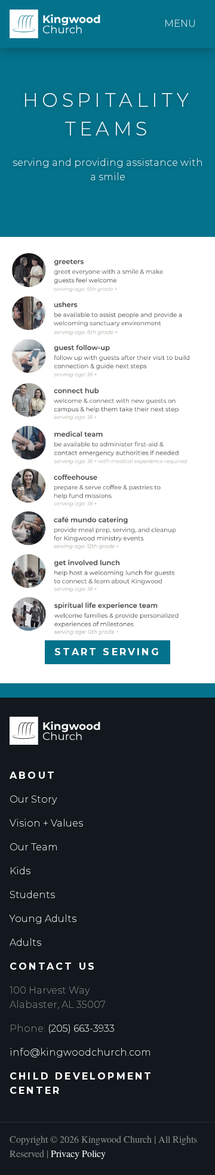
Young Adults (43, 918)
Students (32, 894)
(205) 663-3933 (81, 1028)
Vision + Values (46, 823)
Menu (180, 23)
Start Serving (107, 652)
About (33, 775)
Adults (25, 942)
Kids (20, 871)
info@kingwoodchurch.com (80, 1052)
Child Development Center (81, 1083)
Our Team (34, 847)
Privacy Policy (78, 1153)
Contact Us (53, 966)
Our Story (33, 799)
